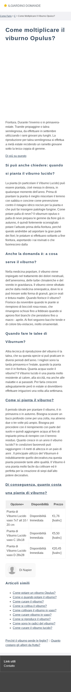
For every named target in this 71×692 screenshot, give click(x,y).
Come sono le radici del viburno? (34, 623)
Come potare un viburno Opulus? (34, 592)
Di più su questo (15, 155)
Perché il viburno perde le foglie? (26, 640)
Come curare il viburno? (28, 601)
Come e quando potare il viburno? (35, 597)
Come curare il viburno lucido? (32, 627)
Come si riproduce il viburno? (32, 619)
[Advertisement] (35, 81)
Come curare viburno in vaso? (32, 614)
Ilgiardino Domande (24, 5)
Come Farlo (6, 16)
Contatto (9, 665)
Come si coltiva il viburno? (30, 606)
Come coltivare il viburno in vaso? (34, 610)
